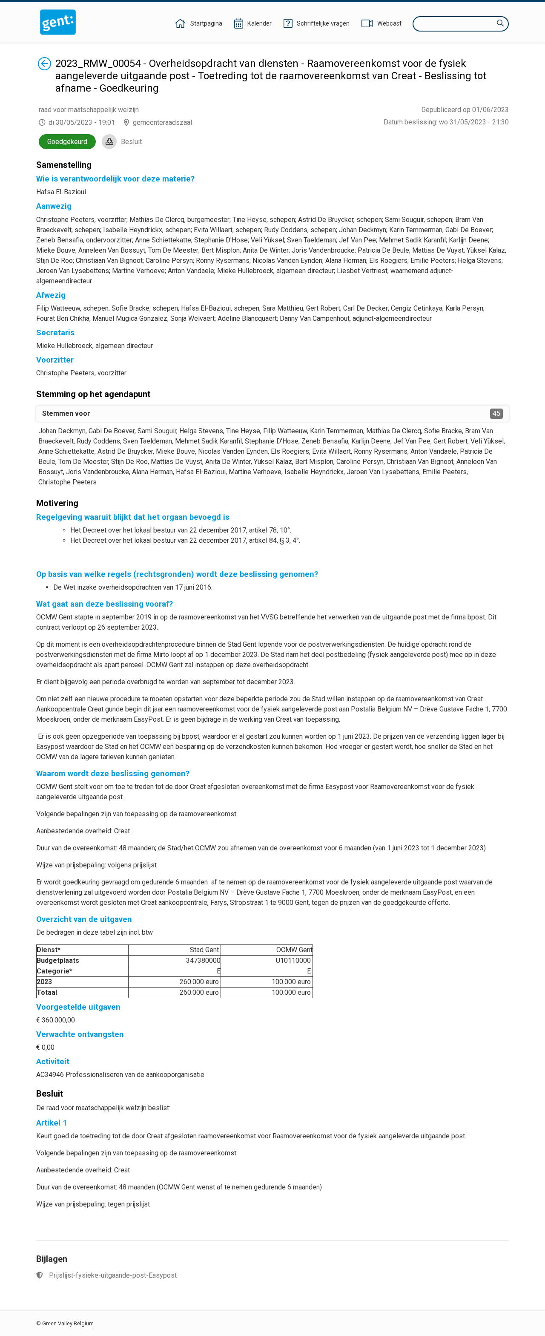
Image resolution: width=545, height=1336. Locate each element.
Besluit (131, 142)
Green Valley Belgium (68, 1323)
